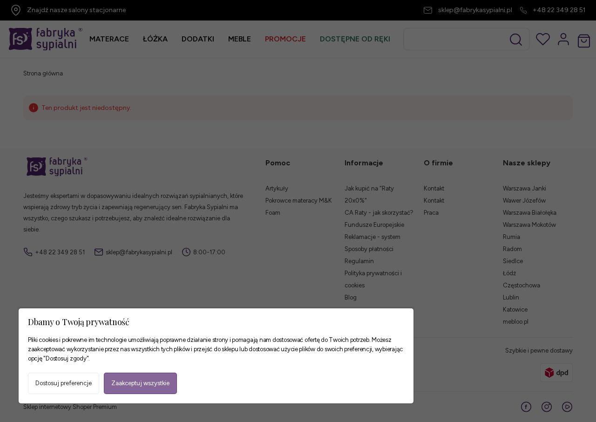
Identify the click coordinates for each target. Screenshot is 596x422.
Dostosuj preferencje (63, 383)
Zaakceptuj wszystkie (140, 383)
